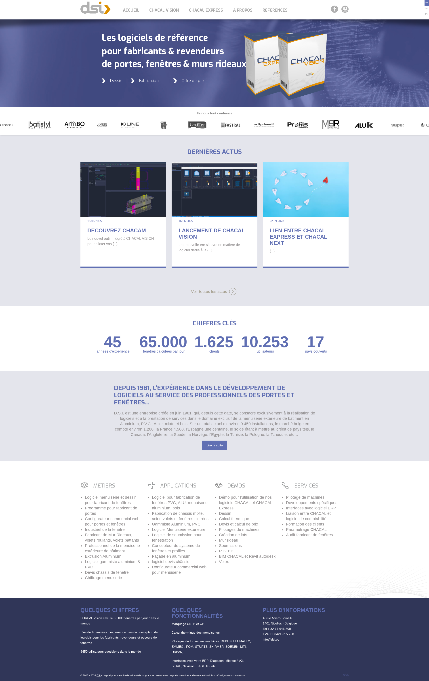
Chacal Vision (164, 10)
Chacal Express (206, 10)
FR (426, 2)
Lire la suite (214, 445)
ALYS (346, 675)
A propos (242, 10)
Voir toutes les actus (209, 291)
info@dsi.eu (271, 639)
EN (426, 14)
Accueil (131, 10)
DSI (99, 675)
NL (426, 8)
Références (275, 10)
